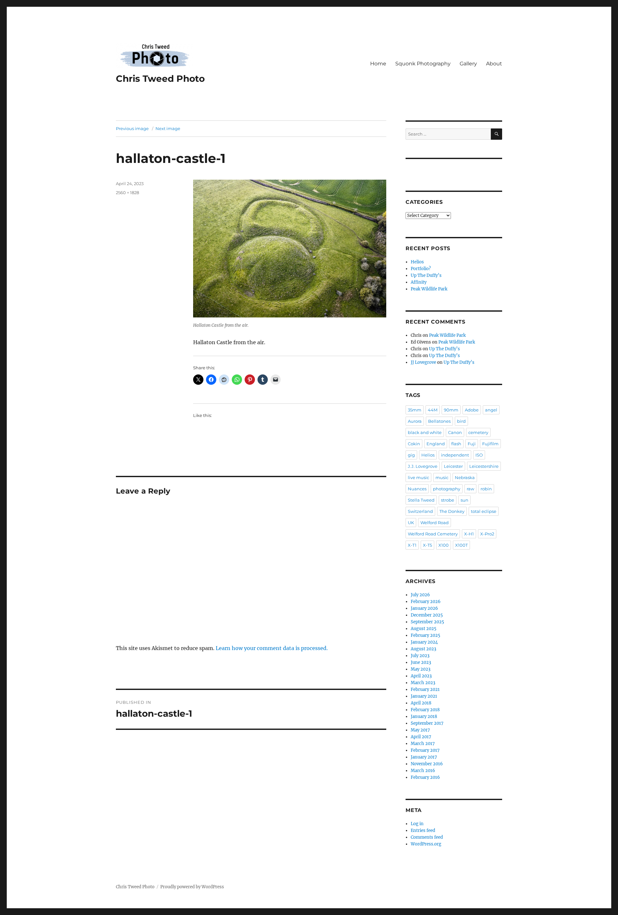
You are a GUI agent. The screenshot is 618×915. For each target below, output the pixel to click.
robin (486, 488)
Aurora (415, 421)
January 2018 (424, 716)
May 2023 (420, 669)
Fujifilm (490, 443)
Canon (455, 432)
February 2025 (425, 635)
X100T (461, 545)
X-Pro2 (487, 533)
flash (456, 443)
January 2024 (424, 642)
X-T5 (427, 545)
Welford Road (434, 522)
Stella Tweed (421, 500)
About (494, 64)
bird (461, 421)
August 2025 (423, 628)
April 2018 (421, 703)
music (441, 477)
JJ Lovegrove (423, 362)
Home (378, 64)
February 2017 (425, 750)
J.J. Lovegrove (422, 466)
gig (411, 455)
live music (418, 477)
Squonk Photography (423, 64)
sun (464, 500)
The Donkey (451, 511)
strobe (447, 500)
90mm (451, 409)
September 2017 (427, 723)
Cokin (414, 443)
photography (446, 488)
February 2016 (425, 777)
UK (411, 522)
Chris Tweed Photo (160, 78)
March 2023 (423, 682)
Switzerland (420, 511)
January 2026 (424, 608)
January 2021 (424, 696)
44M (432, 409)
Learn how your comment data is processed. (272, 648)
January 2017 (424, 757)
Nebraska (465, 477)
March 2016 (423, 770)
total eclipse (483, 511)
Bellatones (439, 421)
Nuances (417, 488)
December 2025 (427, 615)
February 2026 (426, 601)
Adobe (472, 409)
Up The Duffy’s (426, 275)
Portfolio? (421, 268)
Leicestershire (484, 466)
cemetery (478, 432)
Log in (417, 823)
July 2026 (420, 595)
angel (491, 409)
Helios (417, 262)
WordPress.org (426, 844)
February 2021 (425, 689)
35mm (414, 409)
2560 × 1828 (127, 192)
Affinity (418, 282)
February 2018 (425, 709)
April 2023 (421, 676)
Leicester (453, 466)
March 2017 (423, 743)
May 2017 (420, 730)
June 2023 (421, 662)
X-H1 (469, 533)
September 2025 (427, 622)
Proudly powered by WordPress (192, 887)
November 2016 (427, 764)
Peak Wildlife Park (429, 289)
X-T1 (412, 545)
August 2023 (423, 649)
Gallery (468, 64)
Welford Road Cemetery (433, 533)
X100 (443, 545)
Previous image (132, 128)
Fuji (472, 443)
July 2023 (420, 655)
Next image (167, 128)
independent (455, 455)
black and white (425, 432)
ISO (479, 455)
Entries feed (423, 830)
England (435, 443)
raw (470, 488)
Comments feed (427, 837)
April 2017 (421, 737)
